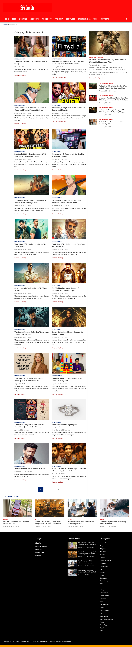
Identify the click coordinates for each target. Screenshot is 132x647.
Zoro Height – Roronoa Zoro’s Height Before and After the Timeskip (67, 201)
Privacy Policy (39, 552)
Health (102, 575)
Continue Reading (20, 75)
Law (101, 587)
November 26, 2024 (58, 474)
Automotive (103, 543)
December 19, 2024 (58, 430)
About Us (38, 543)
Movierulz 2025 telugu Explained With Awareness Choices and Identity (30, 155)
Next (58, 489)
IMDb (101, 584)
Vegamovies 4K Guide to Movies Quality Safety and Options (68, 155)
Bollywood (70, 19)
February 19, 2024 (95, 65)
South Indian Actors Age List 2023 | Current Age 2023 (111, 123)
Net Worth (34, 19)
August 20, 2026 (8, 526)
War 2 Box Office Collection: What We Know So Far (30, 245)
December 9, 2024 (20, 471)
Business (71, 519)
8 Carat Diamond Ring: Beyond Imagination (64, 426)
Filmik (17, 641)
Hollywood (103, 578)
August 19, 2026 (40, 526)
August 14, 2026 (105, 526)
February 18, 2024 (105, 91)
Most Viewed (104, 593)
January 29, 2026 (57, 67)
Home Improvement (106, 581)
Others (102, 607)
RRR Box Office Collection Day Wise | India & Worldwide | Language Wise (107, 61)
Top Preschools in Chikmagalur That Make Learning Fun (67, 380)
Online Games (104, 604)
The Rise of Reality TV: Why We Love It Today (30, 63)
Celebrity (102, 557)
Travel (5, 519)
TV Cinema (59, 19)
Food (14, 19)
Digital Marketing (105, 560)
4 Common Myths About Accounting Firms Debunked (113, 522)
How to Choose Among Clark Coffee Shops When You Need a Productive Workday (48, 523)
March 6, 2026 (19, 67)
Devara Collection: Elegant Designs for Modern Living (67, 333)
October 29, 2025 (20, 249)
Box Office (103, 552)
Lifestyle (23, 19)
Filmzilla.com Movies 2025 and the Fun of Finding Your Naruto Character (68, 63)
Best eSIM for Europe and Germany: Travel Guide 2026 (16, 522)
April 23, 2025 (19, 430)
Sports (102, 622)
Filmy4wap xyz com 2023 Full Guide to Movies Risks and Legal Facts (30, 201)
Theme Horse (43, 641)
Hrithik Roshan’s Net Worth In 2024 (29, 468)
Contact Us (38, 549)
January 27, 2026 (57, 159)
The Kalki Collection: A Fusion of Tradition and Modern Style (65, 289)
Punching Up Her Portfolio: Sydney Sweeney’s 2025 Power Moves (28, 380)
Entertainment (19, 59)
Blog (101, 546)
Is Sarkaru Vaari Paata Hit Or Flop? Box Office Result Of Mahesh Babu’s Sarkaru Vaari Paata (113, 100)
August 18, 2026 (73, 526)
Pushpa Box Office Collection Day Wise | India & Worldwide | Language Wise (113, 87)
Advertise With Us (41, 546)
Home (7, 19)
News (101, 601)
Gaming (102, 572)
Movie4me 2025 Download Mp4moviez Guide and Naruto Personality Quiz (30, 109)
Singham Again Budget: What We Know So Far (30, 289)
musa (27, 67)
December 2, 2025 (58, 205)
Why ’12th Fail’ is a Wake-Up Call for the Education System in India (69, 470)
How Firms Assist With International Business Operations (81, 522)
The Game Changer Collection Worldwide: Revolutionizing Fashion (31, 333)
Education (103, 563)
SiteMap (38, 556)
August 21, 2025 (19, 384)
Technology (47, 19)
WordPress (67, 641)
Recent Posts (74, 538)
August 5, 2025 (57, 384)
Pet (101, 613)
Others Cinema (84, 19)
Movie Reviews (104, 595)
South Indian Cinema (96, 57)
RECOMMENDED (11, 497)
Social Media (104, 616)
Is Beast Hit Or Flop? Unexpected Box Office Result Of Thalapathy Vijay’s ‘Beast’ (112, 112)
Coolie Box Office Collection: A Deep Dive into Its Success (68, 245)
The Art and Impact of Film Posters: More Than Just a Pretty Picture (29, 426)
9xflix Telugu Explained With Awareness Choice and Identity (68, 109)
